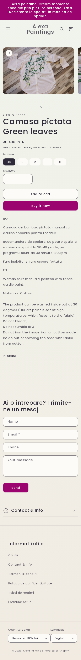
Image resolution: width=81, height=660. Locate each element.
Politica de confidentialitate (30, 583)
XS (9, 162)
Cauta (13, 555)
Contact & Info (20, 564)
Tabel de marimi (21, 593)
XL (60, 162)
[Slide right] (49, 107)
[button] (8, 29)
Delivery (27, 147)
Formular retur (19, 602)
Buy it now (40, 206)
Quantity (9, 171)
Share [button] (11, 356)
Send (15, 487)
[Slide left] (31, 107)
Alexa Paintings (33, 650)
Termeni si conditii (22, 574)
